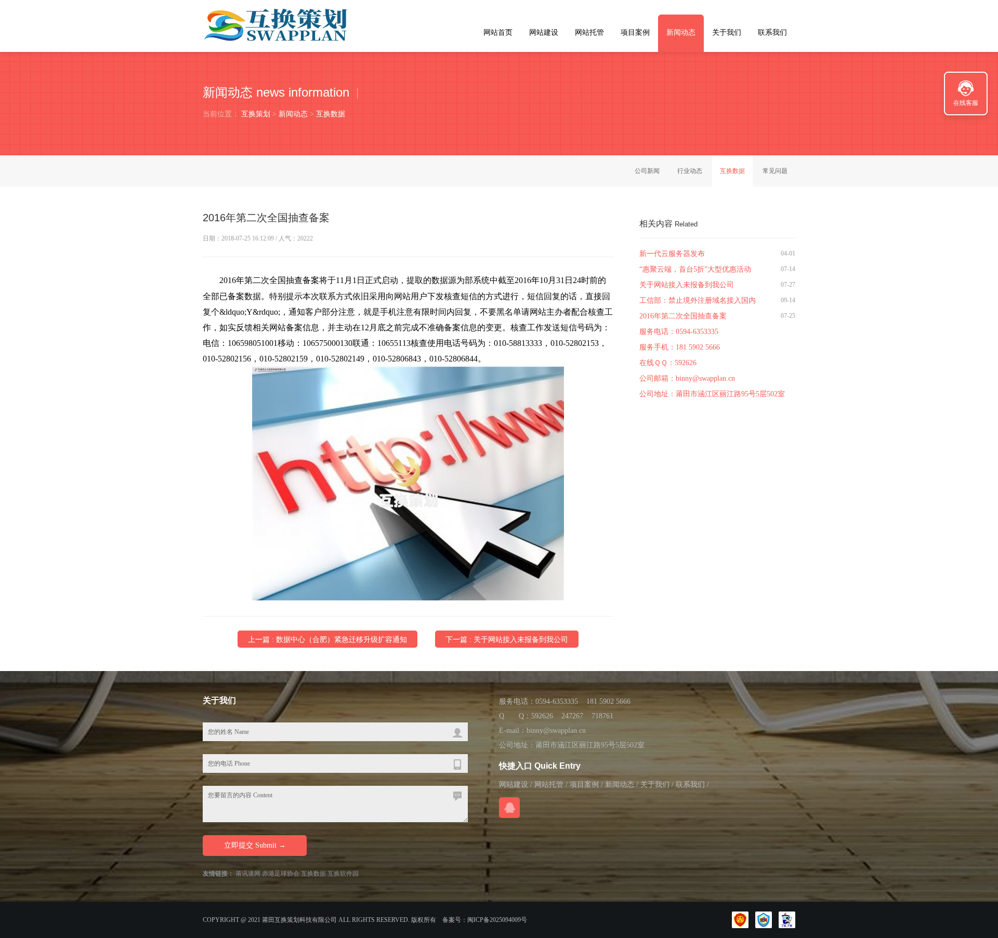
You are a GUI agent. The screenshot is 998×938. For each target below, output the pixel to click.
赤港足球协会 (280, 873)
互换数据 (330, 114)
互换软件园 (343, 873)
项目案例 (635, 32)
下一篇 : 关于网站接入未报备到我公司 (506, 640)
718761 (602, 716)
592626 (686, 363)
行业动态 (689, 171)
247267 (572, 716)
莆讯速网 (247, 873)
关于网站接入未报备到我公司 (686, 285)
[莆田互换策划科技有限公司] (277, 25)
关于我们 (726, 32)
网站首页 (498, 32)
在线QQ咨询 (509, 807)
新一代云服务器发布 (672, 254)
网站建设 (543, 32)
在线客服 (965, 102)
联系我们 (772, 32)
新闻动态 (680, 32)
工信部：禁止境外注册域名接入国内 (697, 300)
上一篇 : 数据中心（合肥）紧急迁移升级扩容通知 (327, 640)
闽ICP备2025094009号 (497, 919)
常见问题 (775, 171)
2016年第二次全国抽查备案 (683, 316)
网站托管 (589, 32)
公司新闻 (647, 171)
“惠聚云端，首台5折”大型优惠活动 (695, 269)
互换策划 (255, 114)
